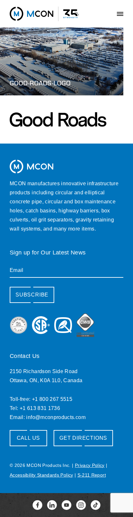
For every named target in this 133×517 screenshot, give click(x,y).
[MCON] (31, 13)
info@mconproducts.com (55, 417)
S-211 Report (91, 475)
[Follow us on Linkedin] (52, 505)
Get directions (83, 438)
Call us (28, 438)
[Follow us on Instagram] (81, 505)
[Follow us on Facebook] (37, 505)
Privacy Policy (90, 465)
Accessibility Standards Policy (41, 475)
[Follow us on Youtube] (66, 505)
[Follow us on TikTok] (95, 505)
